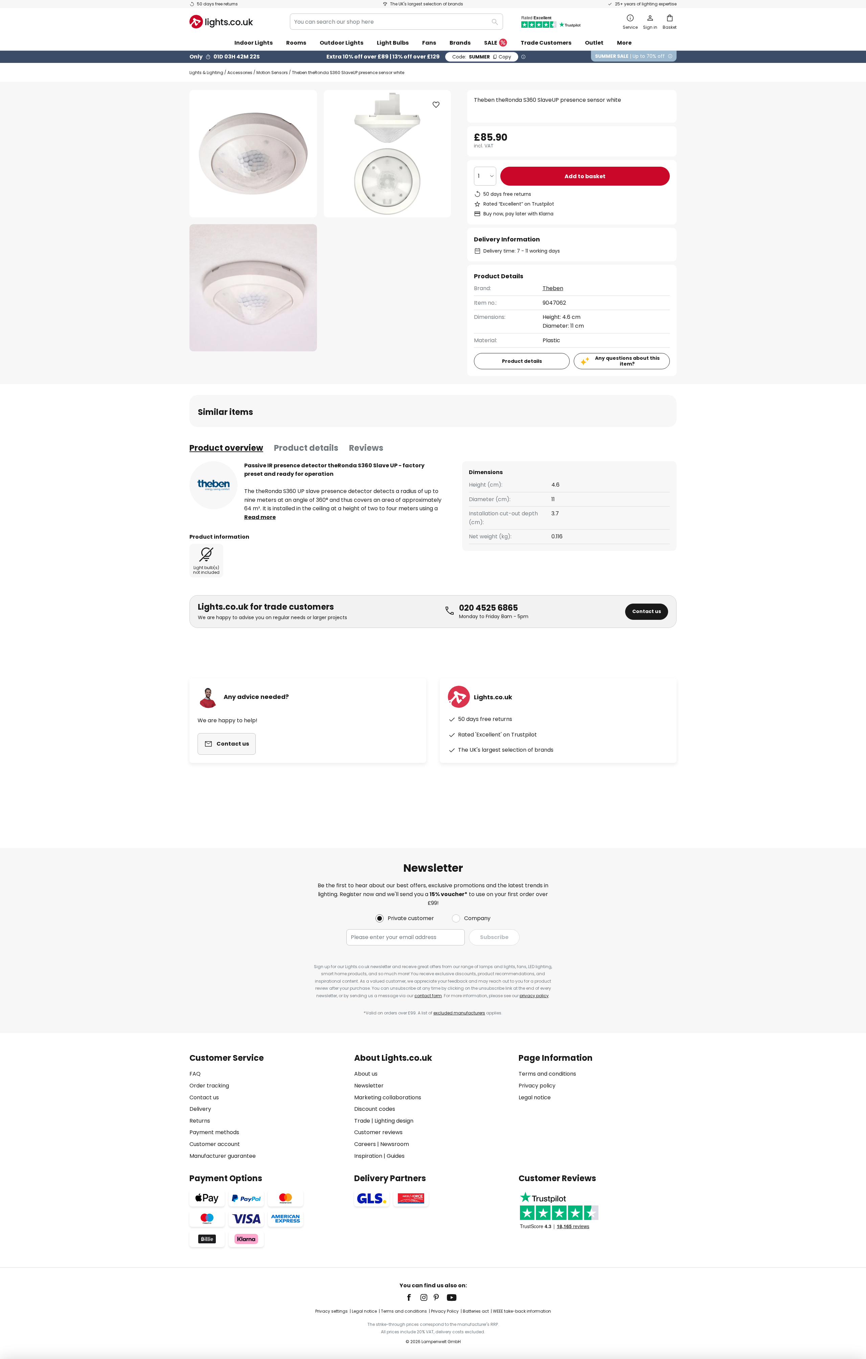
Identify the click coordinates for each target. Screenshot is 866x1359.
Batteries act (476, 1311)
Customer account (214, 1144)
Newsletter (369, 1085)
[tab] (226, 448)
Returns (199, 1121)
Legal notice (535, 1097)
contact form (428, 996)
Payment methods (214, 1132)
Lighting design (393, 1121)
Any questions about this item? (627, 361)
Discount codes (374, 1109)
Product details (306, 447)
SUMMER (481, 56)
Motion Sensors (272, 72)
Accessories (239, 72)
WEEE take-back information (522, 1311)
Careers (365, 1144)
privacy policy (534, 996)
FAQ (195, 1074)
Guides (396, 1156)
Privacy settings (331, 1311)
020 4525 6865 (488, 607)
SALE (490, 43)
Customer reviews (378, 1132)
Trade (362, 1121)
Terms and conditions (547, 1074)
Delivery (200, 1109)
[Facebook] (413, 1297)
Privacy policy (537, 1085)
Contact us (646, 611)
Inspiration (368, 1156)
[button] (253, 288)
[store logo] (221, 21)
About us (366, 1074)
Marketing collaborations (387, 1097)
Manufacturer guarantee (222, 1156)
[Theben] (213, 485)
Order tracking (209, 1085)
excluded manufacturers (459, 1013)
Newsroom (394, 1144)
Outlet (594, 43)
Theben (553, 288)
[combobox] (396, 21)
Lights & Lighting (206, 72)
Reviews (366, 447)
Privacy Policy (445, 1311)
